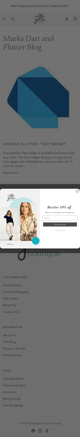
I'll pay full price (59, 230)
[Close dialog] (77, 191)
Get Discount (59, 224)
